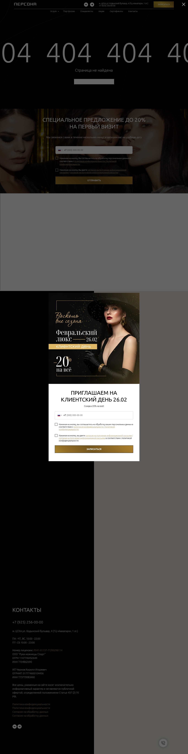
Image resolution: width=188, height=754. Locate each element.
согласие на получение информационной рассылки (108, 435)
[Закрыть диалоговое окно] (184, 4)
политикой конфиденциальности (88, 427)
